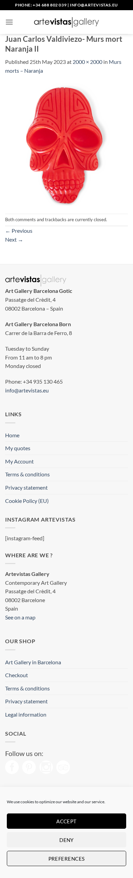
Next (14, 239)
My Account (19, 461)
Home (12, 435)
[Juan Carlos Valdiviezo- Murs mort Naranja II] (66, 143)
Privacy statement (26, 487)
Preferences (66, 859)
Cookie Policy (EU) (27, 500)
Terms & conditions (27, 474)
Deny (66, 840)
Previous (18, 230)
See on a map (20, 617)
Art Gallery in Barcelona (33, 662)
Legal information (25, 714)
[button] (9, 22)
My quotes (17, 448)
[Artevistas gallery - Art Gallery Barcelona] (66, 22)
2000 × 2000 (87, 61)
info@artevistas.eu (94, 4)
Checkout (16, 675)
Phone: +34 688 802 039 (40, 4)
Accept (66, 821)
